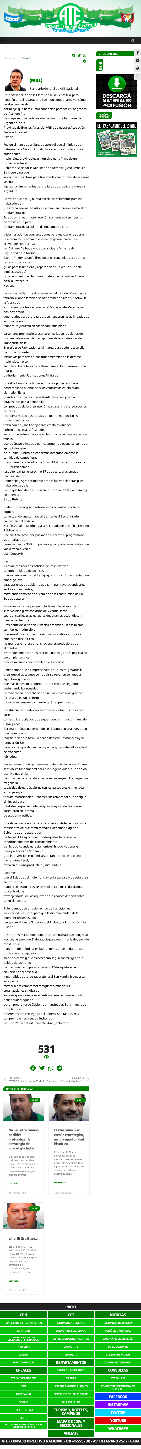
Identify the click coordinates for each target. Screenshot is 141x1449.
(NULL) (36, 80)
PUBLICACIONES (118, 1347)
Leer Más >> (14, 1183)
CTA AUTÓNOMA (23, 1410)
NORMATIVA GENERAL (71, 1323)
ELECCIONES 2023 (23, 1362)
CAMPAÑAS (100, 65)
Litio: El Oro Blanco (23, 1238)
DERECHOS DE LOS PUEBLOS (71, 1394)
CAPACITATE (71, 1347)
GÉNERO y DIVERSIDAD (71, 1370)
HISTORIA (23, 1347)
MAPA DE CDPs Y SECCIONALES (71, 1423)
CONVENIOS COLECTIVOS (71, 1331)
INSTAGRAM (118, 1405)
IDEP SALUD (23, 1394)
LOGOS (23, 1354)
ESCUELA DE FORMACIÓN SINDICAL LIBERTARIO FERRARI (23, 1426)
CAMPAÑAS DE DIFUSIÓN (118, 1339)
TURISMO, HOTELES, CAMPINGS (71, 1412)
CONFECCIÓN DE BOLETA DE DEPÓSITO (118, 1387)
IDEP (23, 1386)
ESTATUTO (23, 1331)
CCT (71, 1315)
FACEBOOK (118, 1397)
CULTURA (71, 1378)
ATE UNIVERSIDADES (23, 1378)
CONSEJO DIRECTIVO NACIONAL (23, 1323)
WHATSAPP (118, 1428)
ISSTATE (23, 1402)
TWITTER (118, 1413)
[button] (3, 40)
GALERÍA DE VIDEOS (118, 1354)
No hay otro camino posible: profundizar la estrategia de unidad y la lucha (24, 1139)
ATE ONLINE (118, 1378)
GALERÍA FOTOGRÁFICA (118, 1362)
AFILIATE (71, 1433)
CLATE (23, 1418)
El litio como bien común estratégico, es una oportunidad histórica (69, 1137)
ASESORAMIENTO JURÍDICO (71, 1386)
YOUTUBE (118, 1420)
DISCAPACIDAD (71, 1402)
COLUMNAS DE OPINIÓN (118, 1323)
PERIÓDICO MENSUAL (118, 1331)
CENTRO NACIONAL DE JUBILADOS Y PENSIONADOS (23, 1339)
